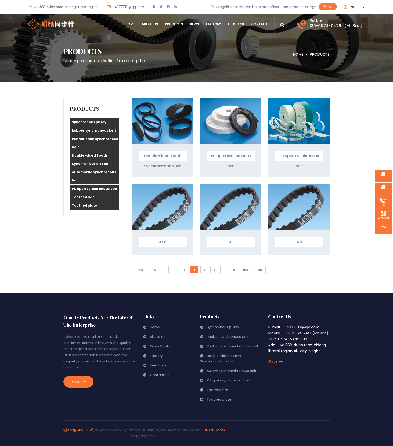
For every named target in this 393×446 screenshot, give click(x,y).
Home (139, 270)
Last (260, 270)
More (327, 6)
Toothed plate (84, 205)
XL (231, 241)
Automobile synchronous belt (94, 176)
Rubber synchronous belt (94, 130)
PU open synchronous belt (94, 188)
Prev (153, 270)
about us (150, 24)
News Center (161, 346)
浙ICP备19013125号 (78, 430)
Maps (273, 361)
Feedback (158, 365)
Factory (156, 355)
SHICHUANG (214, 430)
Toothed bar (83, 197)
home (130, 24)
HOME (298, 54)
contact (259, 24)
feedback (236, 24)
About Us (157, 336)
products (174, 24)
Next (246, 270)
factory (213, 24)
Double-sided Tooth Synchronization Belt (90, 159)
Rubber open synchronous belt (95, 143)
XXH (162, 241)
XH (299, 241)
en (363, 7)
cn (351, 7)
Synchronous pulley (89, 122)
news (194, 24)
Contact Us (159, 374)
